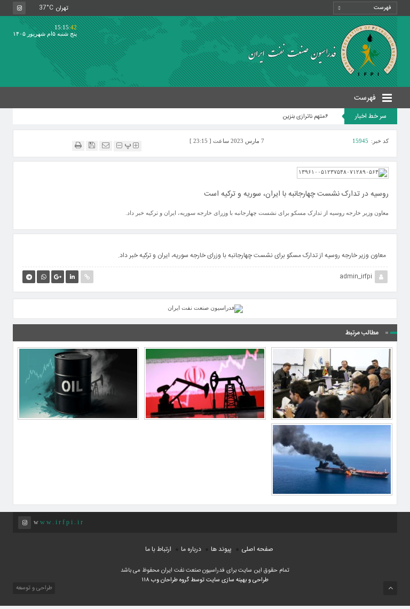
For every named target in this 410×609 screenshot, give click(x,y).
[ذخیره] (92, 145)
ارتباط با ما (158, 549)
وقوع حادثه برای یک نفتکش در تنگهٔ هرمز (331, 439)
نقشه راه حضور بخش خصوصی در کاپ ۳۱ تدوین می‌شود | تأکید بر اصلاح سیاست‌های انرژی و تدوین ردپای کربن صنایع (331, 348)
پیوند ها (221, 549)
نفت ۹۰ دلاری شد (78, 362)
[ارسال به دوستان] (105, 145)
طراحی (260, 580)
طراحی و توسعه (33, 588)
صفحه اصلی (257, 549)
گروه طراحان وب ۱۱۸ (166, 580)
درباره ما (191, 549)
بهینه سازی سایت (226, 580)
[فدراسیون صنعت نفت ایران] (318, 50)
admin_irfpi (356, 277)
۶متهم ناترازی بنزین (305, 117)
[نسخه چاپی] (78, 145)
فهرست (366, 98)
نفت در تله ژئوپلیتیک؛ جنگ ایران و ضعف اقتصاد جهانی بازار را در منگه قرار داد (205, 358)
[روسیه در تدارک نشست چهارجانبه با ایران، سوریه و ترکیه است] (343, 172)
